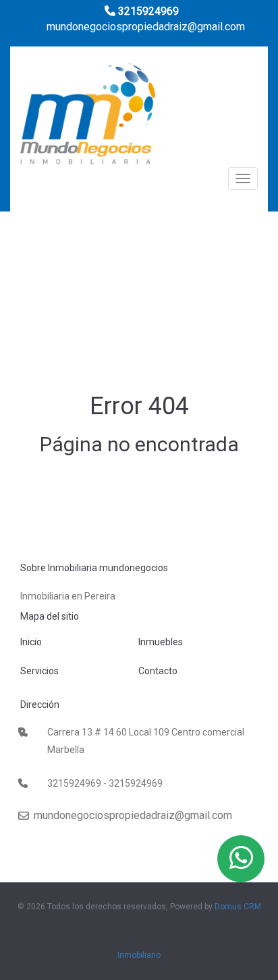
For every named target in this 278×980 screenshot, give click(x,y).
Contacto (157, 670)
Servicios (39, 670)
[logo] (87, 117)
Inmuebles (160, 641)
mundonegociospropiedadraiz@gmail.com (144, 26)
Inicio (31, 641)
